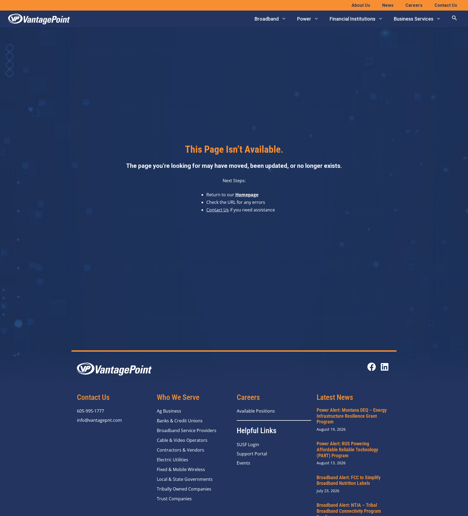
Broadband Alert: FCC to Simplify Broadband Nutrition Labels (349, 480)
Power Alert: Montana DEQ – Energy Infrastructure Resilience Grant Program (352, 415)
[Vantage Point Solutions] (39, 19)
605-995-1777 (90, 411)
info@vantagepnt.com (99, 420)
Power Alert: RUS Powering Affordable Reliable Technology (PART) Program (347, 449)
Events (243, 463)
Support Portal (252, 454)
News (388, 5)
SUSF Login (248, 445)
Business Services (413, 19)
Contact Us (445, 5)
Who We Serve (178, 397)
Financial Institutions (352, 19)
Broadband (267, 19)
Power (304, 19)
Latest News (335, 397)
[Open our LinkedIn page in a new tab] (384, 366)
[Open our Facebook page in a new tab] (371, 366)
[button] (454, 19)
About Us (361, 5)
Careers (413, 5)
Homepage (246, 195)
